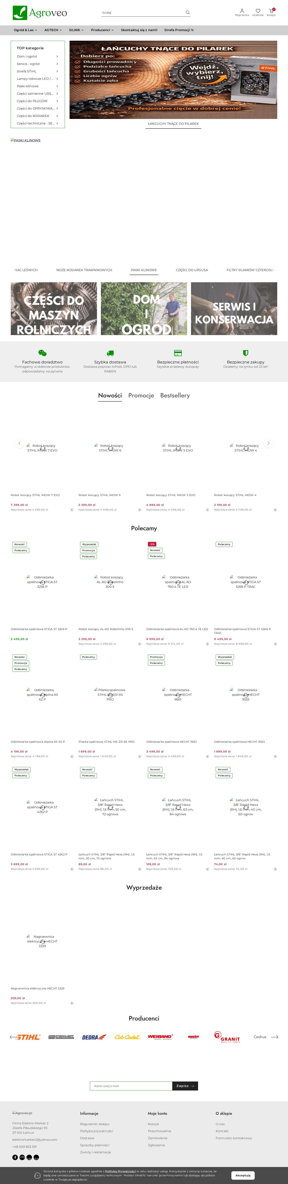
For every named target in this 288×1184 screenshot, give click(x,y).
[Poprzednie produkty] (19, 443)
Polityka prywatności (96, 1131)
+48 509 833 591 (24, 1147)
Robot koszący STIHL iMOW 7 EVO (35, 495)
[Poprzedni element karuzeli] (13, 1037)
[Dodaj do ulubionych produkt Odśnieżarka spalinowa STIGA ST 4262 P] (69, 770)
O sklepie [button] (224, 1113)
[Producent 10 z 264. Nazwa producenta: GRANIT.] (193, 1037)
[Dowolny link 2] (29, 1157)
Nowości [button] (110, 395)
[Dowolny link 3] (36, 1157)
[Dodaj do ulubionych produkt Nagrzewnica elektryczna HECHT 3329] (69, 904)
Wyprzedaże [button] (144, 887)
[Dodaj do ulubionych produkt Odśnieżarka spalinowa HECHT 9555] (273, 657)
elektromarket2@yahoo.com (34, 1140)
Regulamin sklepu (95, 1124)
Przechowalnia (159, 1131)
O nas (220, 1124)
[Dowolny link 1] (22, 1157)
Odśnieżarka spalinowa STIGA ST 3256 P (39, 629)
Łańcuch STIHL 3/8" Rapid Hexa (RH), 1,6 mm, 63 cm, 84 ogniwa (174, 856)
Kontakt (222, 1131)
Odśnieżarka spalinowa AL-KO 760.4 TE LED (177, 629)
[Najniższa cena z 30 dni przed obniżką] (72, 510)
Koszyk (153, 1124)
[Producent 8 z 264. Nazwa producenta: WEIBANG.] (127, 1037)
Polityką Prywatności (120, 1171)
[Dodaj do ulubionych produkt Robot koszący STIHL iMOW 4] (273, 411)
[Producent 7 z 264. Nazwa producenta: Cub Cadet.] (94, 1037)
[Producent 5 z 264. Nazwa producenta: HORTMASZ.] (27, 1037)
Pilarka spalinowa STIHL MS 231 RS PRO (107, 741)
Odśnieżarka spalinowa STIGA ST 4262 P (39, 854)
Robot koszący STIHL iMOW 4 (235, 495)
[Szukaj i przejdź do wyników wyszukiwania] (187, 13)
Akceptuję (242, 1175)
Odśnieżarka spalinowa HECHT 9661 (171, 741)
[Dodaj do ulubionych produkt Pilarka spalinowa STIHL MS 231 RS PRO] (137, 657)
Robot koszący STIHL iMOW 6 (100, 495)
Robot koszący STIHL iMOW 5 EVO (170, 495)
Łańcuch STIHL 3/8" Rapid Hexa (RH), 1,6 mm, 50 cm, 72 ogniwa (107, 856)
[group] (173, 80)
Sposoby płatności (94, 1145)
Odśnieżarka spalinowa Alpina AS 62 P (38, 741)
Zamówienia (158, 1138)
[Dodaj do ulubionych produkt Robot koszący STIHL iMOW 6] (137, 411)
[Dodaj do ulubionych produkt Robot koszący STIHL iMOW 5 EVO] (205, 411)
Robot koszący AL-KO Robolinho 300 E (106, 629)
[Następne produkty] (268, 443)
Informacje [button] (89, 1113)
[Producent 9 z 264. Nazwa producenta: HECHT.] (160, 1037)
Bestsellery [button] (175, 395)
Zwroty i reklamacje (95, 1152)
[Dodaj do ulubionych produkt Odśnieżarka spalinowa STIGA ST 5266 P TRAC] (273, 545)
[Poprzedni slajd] (19, 201)
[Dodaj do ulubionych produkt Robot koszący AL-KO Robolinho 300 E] (137, 545)
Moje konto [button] (157, 1113)
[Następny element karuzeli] (275, 1037)
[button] (103, 30)
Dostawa (87, 1138)
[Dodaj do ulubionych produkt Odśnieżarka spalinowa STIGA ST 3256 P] (69, 545)
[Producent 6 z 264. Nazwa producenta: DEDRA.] (61, 1037)
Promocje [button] (141, 395)
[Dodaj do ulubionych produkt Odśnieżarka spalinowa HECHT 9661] (205, 657)
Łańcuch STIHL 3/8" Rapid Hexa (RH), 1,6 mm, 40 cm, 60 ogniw (242, 856)
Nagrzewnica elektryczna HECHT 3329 (38, 988)
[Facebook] (15, 1157)
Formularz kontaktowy (234, 1138)
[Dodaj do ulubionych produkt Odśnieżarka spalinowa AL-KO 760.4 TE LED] (205, 545)
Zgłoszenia (156, 1145)
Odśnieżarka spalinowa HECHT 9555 (239, 741)
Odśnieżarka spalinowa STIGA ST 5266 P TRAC (242, 631)
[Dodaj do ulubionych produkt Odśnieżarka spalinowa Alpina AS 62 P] (69, 657)
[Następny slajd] (268, 201)
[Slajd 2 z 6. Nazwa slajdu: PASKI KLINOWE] (144, 201)
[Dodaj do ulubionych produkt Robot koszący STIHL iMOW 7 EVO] (69, 411)
